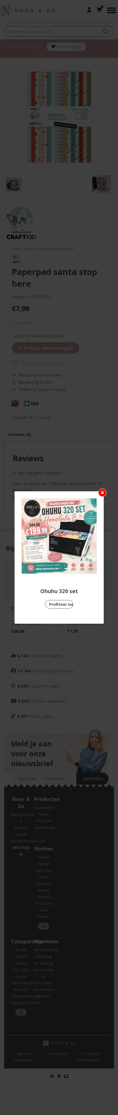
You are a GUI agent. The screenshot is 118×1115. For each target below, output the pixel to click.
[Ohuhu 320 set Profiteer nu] (59, 536)
